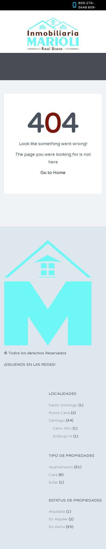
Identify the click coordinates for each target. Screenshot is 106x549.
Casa (53, 474)
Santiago (57, 420)
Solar (53, 482)
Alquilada (57, 511)
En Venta (57, 526)
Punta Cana (59, 412)
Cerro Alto (62, 428)
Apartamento (61, 467)
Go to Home (53, 172)
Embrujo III (62, 436)
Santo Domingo (63, 405)
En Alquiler (58, 519)
